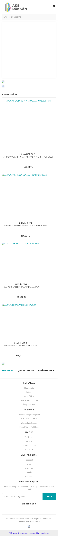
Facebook (29, 460)
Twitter (29, 464)
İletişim (29, 392)
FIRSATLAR (7, 370)
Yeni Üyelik (29, 437)
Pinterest (29, 476)
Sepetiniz (29, 450)
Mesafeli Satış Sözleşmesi (29, 415)
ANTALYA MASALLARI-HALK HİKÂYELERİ (20, 345)
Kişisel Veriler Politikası (29, 427)
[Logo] (17, 7)
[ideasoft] (14, 533)
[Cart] (53, 7)
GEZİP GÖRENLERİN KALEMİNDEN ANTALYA (22, 287)
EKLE (49, 496)
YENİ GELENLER (46, 370)
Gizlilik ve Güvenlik (29, 419)
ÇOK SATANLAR (26, 370)
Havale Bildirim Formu (29, 400)
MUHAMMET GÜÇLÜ (28, 154)
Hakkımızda (29, 388)
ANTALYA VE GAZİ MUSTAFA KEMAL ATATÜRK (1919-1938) (28, 157)
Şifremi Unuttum (29, 445)
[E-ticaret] (28, 533)
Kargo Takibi (29, 396)
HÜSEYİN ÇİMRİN (25, 223)
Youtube (29, 472)
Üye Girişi (29, 441)
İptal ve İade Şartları (29, 423)
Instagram (29, 468)
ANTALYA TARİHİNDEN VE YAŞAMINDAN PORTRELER (25, 226)
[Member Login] (47, 7)
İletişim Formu (29, 404)
